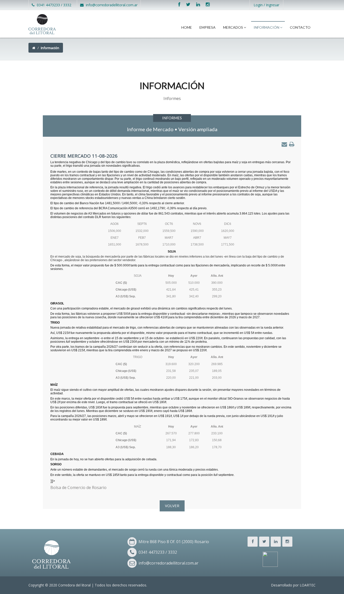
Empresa (207, 27)
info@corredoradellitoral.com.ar (111, 5)
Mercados (233, 27)
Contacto (300, 27)
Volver (172, 505)
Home (186, 27)
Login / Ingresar (266, 5)
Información (267, 27)
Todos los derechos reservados (120, 585)
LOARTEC (308, 585)
